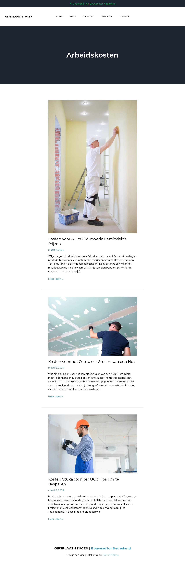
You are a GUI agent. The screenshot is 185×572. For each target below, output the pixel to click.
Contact (124, 17)
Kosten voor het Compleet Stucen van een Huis (92, 361)
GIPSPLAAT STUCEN (19, 16)
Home (59, 17)
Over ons (106, 17)
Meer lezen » (55, 278)
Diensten (88, 17)
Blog (73, 17)
